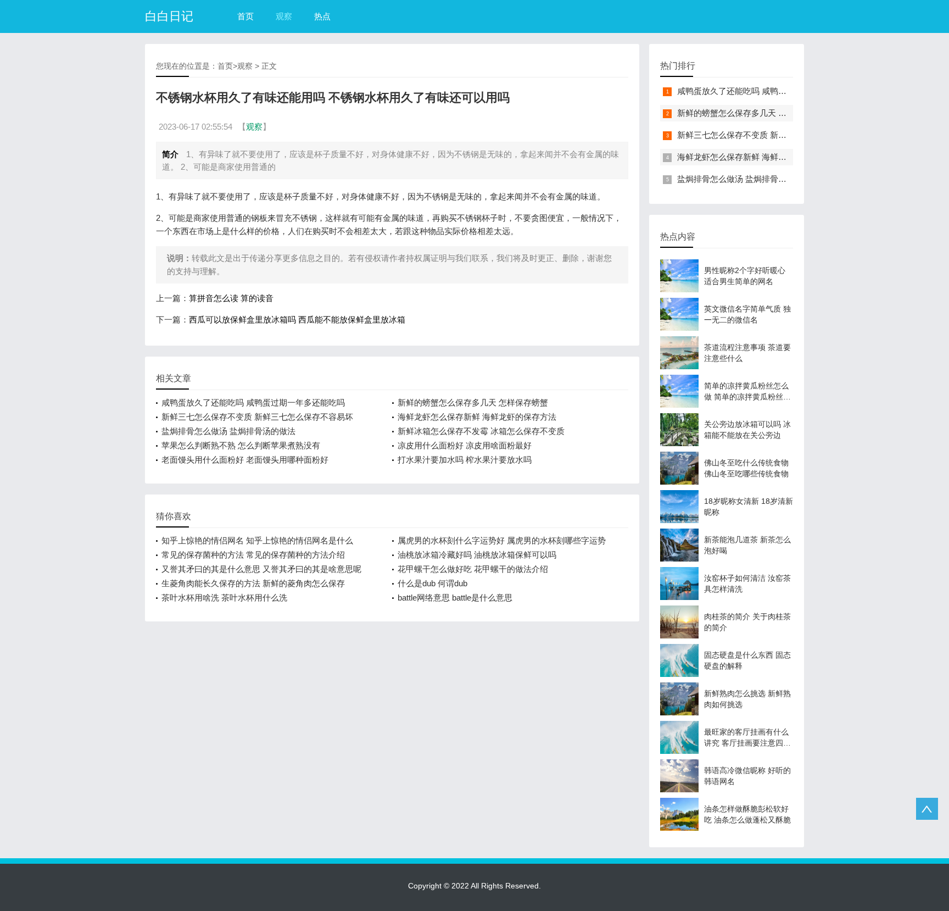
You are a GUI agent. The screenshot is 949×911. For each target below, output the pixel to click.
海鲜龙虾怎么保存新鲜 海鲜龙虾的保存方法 (477, 416)
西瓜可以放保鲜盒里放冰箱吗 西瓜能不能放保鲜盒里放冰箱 (297, 319)
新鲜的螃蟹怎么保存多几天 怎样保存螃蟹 (473, 402)
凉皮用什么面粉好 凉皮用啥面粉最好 (465, 445)
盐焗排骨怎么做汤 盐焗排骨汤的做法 (228, 431)
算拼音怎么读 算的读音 (231, 298)
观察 (284, 16)
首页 (245, 16)
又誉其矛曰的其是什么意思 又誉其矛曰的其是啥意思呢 (261, 569)
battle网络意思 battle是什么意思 (455, 597)
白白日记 (169, 16)
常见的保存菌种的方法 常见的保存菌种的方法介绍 (253, 554)
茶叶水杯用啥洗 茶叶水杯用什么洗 (224, 597)
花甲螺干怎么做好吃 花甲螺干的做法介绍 (473, 569)
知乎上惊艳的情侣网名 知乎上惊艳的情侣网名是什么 (257, 540)
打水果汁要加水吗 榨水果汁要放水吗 (465, 459)
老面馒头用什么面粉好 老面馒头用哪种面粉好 (244, 459)
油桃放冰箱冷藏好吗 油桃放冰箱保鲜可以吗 (477, 554)
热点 (322, 16)
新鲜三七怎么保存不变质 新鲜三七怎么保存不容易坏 (257, 416)
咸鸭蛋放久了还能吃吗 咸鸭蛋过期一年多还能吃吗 (253, 402)
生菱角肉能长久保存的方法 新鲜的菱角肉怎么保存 (253, 583)
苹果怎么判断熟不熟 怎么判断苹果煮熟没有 (240, 445)
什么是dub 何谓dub (432, 583)
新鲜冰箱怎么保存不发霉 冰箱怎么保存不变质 (481, 431)
